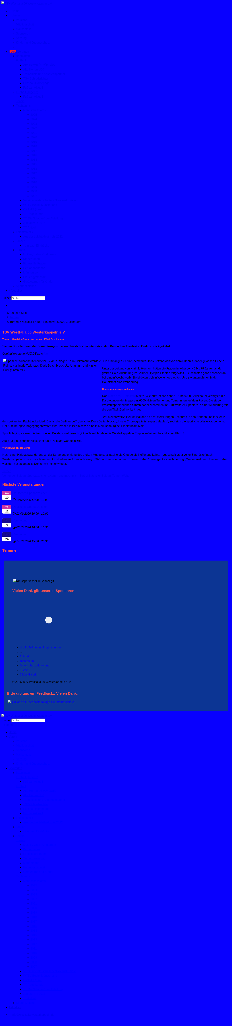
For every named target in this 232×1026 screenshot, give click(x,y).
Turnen (20, 249)
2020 (33, 137)
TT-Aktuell (29, 227)
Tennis (20, 101)
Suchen (6, 298)
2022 (33, 128)
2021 (33, 132)
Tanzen (20, 241)
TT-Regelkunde (33, 213)
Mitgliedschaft (25, 24)
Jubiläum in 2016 (34, 223)
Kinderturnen (31, 258)
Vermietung (20, 520)
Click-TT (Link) (32, 209)
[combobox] (28, 298)
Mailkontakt (23, 29)
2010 (33, 182)
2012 (33, 173)
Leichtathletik (24, 232)
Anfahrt (24, 656)
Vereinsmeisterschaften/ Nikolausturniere (49, 200)
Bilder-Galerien (29, 674)
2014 (33, 159)
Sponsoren (23, 33)
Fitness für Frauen (35, 263)
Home (15, 10)
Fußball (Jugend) (27, 92)
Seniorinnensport (34, 268)
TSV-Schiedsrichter (35, 78)
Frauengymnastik (34, 277)
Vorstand (21, 20)
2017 (33, 150)
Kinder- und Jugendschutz (33, 42)
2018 (33, 146)
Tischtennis (23, 105)
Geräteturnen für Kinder (38, 281)
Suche (24, 670)
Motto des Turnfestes (121, 395)
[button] (73, 619)
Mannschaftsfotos (34, 110)
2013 (33, 168)
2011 (33, 177)
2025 (33, 114)
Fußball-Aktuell (33, 87)
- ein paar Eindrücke (36, 245)
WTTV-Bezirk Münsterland (40, 204)
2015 (33, 164)
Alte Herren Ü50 (33, 69)
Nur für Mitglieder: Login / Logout (40, 647)
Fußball (21, 60)
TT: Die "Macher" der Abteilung (43, 218)
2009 (33, 186)
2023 (33, 123)
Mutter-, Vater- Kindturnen (39, 254)
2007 (33, 195)
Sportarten (19, 51)
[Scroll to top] (2, 1022)
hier (46, 353)
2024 (33, 119)
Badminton (23, 55)
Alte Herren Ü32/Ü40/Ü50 (39, 65)
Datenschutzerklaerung (34, 665)
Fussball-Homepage (36, 83)
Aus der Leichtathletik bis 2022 (43, 236)
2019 (33, 141)
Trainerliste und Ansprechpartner (44, 74)
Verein (15, 15)
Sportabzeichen (26, 286)
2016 (33, 155)
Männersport (31, 272)
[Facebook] (10, 305)
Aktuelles (16, 290)
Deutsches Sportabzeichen (30, 493)
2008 (33, 191)
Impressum (27, 660)
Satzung (21, 38)
